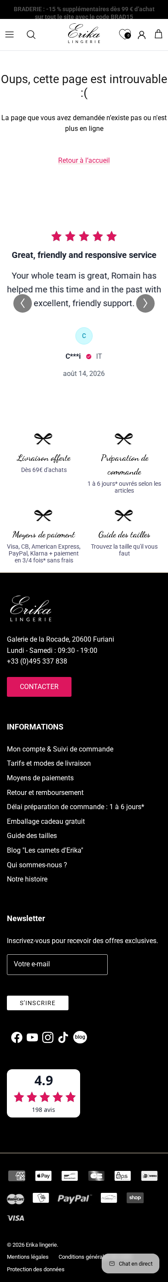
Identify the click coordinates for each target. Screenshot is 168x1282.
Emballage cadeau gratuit (46, 821)
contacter (39, 687)
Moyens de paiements (40, 778)
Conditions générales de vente (95, 1257)
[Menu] (9, 34)
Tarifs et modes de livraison (49, 763)
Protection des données (36, 1269)
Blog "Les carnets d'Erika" (45, 850)
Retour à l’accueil (84, 160)
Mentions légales (28, 1257)
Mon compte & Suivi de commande (60, 749)
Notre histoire (27, 879)
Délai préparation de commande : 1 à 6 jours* (75, 807)
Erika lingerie (41, 1245)
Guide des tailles (32, 836)
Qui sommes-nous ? (37, 865)
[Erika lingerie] (84, 33)
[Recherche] (35, 34)
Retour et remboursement (45, 792)
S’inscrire (38, 1003)
